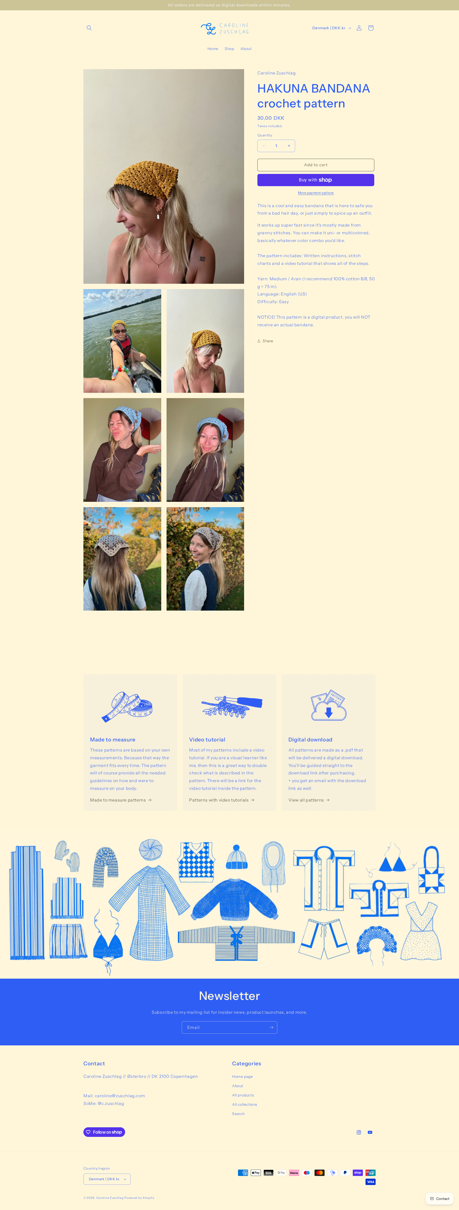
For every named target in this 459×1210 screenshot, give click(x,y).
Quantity (264, 135)
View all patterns (306, 800)
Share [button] (268, 341)
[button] (89, 28)
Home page (242, 1076)
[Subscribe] (271, 1027)
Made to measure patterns (118, 800)
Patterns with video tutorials (219, 800)
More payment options (316, 193)
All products (243, 1095)
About (237, 1085)
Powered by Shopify (139, 1198)
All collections (244, 1104)
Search (238, 1113)
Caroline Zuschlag (110, 1198)
